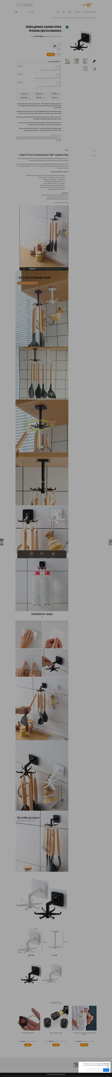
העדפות (89, 1070)
